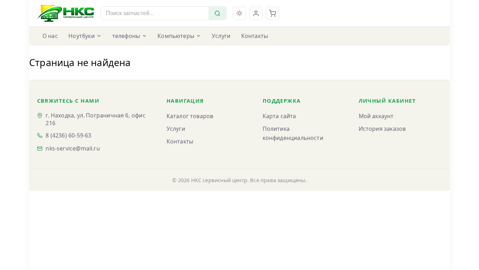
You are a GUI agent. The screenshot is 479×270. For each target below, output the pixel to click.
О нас (50, 36)
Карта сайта (279, 116)
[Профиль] (256, 13)
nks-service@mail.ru (73, 148)
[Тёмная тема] (239, 13)
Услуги (221, 36)
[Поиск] (217, 13)
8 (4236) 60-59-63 (68, 135)
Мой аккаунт (376, 116)
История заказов (382, 129)
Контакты (254, 36)
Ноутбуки (81, 36)
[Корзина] (272, 13)
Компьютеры (175, 36)
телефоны (126, 36)
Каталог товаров (190, 116)
